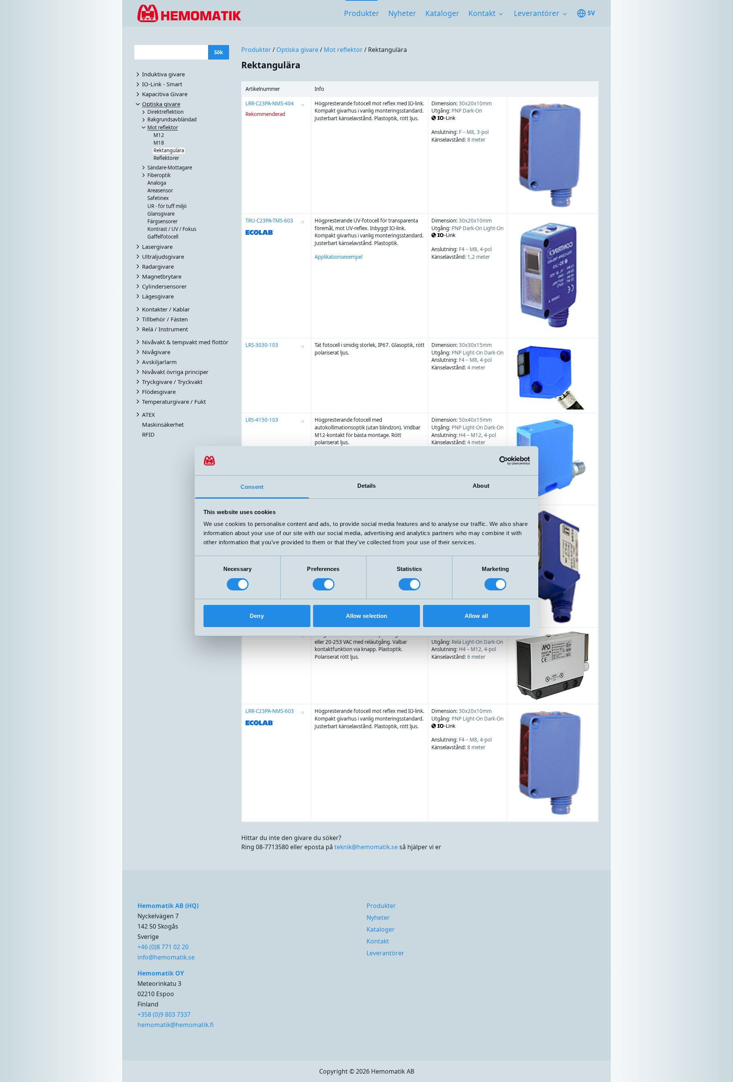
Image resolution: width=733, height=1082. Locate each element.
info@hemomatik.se (166, 957)
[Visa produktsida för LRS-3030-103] (302, 347)
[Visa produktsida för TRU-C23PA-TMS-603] (302, 222)
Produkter (361, 13)
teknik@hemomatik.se (366, 847)
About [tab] (481, 485)
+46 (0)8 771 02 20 (163, 947)
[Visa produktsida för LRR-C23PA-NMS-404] (302, 105)
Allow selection (366, 616)
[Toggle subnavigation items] (501, 14)
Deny (256, 616)
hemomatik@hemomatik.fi (175, 1025)
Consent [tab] (252, 487)
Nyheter (402, 13)
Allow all (476, 616)
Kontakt (482, 13)
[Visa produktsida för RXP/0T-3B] (302, 636)
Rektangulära (387, 49)
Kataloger (442, 13)
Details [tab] (366, 485)
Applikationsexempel (338, 256)
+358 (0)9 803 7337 (164, 1014)
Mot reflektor (343, 49)
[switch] (323, 584)
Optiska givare (297, 49)
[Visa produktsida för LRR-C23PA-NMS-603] (302, 713)
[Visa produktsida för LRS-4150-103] (302, 421)
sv (591, 13)
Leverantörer (536, 13)
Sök (218, 51)
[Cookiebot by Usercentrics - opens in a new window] (496, 460)
